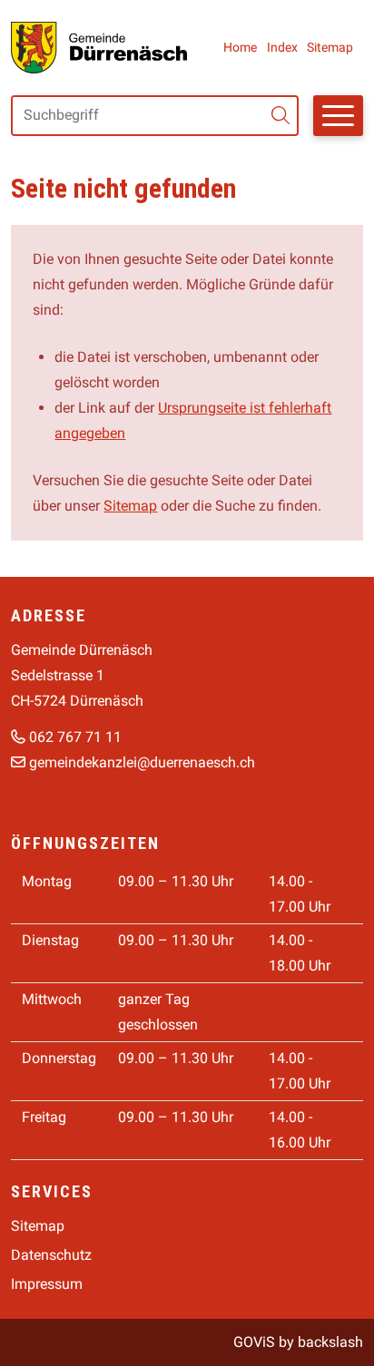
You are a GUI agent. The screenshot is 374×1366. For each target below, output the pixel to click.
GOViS (254, 1342)
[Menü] (338, 115)
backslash (330, 1342)
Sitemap (330, 47)
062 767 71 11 (75, 737)
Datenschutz (51, 1255)
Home (240, 47)
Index (282, 47)
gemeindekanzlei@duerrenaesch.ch (142, 762)
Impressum (47, 1284)
